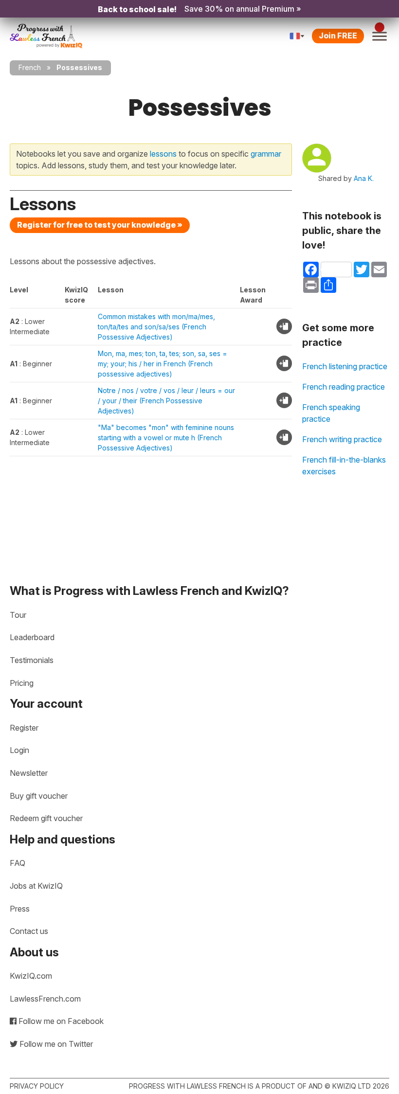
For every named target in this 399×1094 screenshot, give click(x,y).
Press (20, 909)
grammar (266, 154)
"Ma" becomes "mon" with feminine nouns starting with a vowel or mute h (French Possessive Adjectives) (166, 437)
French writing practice (342, 439)
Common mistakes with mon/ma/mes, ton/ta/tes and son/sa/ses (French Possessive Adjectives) (156, 326)
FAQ (17, 863)
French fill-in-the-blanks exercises (344, 465)
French (29, 67)
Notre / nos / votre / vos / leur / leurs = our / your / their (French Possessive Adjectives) (166, 400)
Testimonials (32, 660)
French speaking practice (331, 413)
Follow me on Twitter (55, 1044)
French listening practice (344, 366)
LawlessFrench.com (45, 999)
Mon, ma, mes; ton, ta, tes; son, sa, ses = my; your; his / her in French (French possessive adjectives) (162, 363)
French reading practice (343, 387)
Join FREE (338, 35)
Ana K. (364, 178)
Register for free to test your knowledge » (99, 225)
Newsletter (29, 773)
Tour (18, 615)
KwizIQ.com (31, 976)
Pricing (22, 683)
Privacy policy (37, 1086)
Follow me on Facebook (60, 1021)
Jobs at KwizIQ (36, 886)
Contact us (29, 931)
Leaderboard (32, 637)
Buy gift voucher (39, 796)
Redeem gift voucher (46, 818)
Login (19, 750)
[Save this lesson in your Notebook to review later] (284, 326)
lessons (163, 154)
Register (24, 728)
